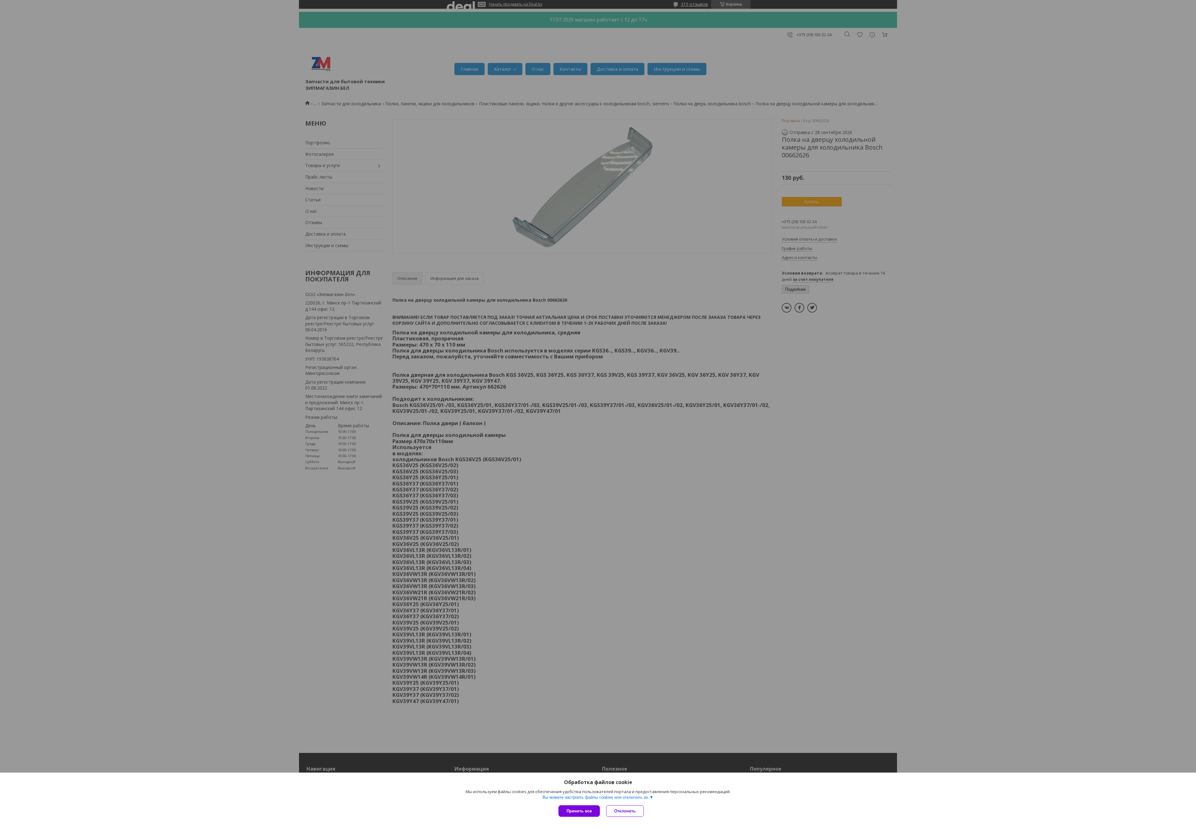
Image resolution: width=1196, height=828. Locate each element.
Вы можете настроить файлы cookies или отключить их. (596, 797)
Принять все (579, 811)
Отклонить (625, 811)
